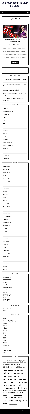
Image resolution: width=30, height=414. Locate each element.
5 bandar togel (5, 360)
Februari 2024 (6, 172)
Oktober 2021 (6, 256)
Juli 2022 (5, 228)
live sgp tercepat (7, 279)
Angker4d (5, 108)
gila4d (4, 335)
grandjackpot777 (21, 370)
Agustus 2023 (6, 188)
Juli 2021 (5, 266)
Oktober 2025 (6, 166)
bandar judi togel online (13, 364)
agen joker (21, 360)
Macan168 (5, 139)
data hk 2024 (6, 297)
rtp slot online (8, 390)
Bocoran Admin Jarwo (8, 111)
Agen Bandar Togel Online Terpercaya (12, 321)
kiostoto (5, 323)
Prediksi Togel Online (8, 145)
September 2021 (7, 260)
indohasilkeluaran (7, 350)
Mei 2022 (5, 235)
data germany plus (7, 294)
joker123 (23, 373)
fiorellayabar (8, 370)
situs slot (13, 390)
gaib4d (4, 332)
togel (20, 400)
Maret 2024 (6, 169)
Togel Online (6, 158)
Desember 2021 (6, 250)
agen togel (15, 362)
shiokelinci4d (6, 345)
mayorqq (5, 333)
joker (20, 373)
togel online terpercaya (13, 404)
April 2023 (5, 200)
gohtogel (5, 342)
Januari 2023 (6, 210)
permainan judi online (15, 388)
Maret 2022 (6, 241)
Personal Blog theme (16, 412)
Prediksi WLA (6, 310)
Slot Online (5, 152)
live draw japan (6, 300)
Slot (11, 392)
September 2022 (7, 222)
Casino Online (6, 114)
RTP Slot (5, 318)
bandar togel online (11, 367)
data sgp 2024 (6, 295)
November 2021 (7, 253)
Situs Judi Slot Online (8, 320)
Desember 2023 (6, 178)
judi (4, 376)
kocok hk (5, 282)
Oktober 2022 (6, 219)
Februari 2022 (6, 244)
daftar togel (22, 367)
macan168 (5, 343)
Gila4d (4, 120)
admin (21, 44)
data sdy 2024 (6, 299)
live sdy (4, 280)
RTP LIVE (5, 148)
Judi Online (5, 130)
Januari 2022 (6, 247)
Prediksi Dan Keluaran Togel (9, 308)
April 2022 (5, 238)
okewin (4, 352)
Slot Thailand (6, 155)
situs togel (24, 390)
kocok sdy (5, 285)
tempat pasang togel (10, 397)
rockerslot (5, 347)
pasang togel (21, 379)
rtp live (25, 388)
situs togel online (6, 392)
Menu (27, 12)
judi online (11, 376)
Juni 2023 (5, 194)
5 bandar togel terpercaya (13, 360)
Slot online (10, 395)
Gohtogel (5, 123)
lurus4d (4, 136)
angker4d (5, 325)
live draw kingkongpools (8, 287)
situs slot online (18, 390)
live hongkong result (7, 277)
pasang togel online (7, 142)
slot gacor (15, 392)
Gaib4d (4, 117)
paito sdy (5, 289)
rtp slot (4, 390)
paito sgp (5, 290)
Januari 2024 (6, 175)
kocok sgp (5, 284)
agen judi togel (10, 362)
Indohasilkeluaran (7, 127)
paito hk (5, 292)
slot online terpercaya (18, 395)
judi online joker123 (19, 376)
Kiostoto (5, 133)
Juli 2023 (5, 191)
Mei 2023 (5, 197)
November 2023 (7, 181)
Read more (15, 62)
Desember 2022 (6, 213)
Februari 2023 (6, 206)
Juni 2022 (5, 231)
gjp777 (15, 370)
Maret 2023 (6, 203)
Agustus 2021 (6, 263)
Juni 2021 (5, 269)
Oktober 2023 (6, 185)
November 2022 (7, 216)
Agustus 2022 (6, 225)
